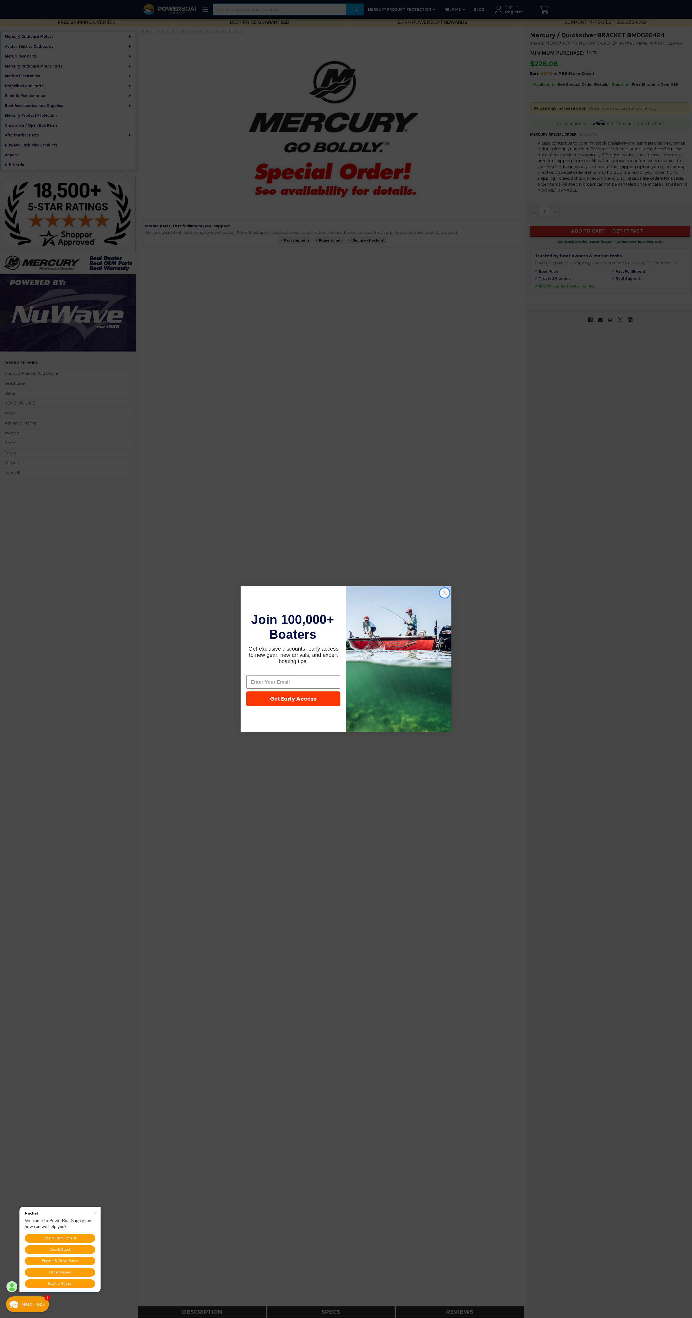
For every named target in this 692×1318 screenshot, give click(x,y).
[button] (27, 1304)
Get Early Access (293, 699)
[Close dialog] (444, 593)
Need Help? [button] (33, 1304)
